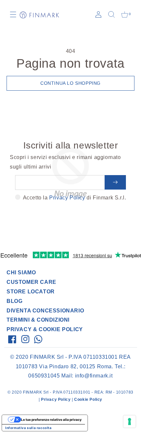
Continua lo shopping (70, 83)
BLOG (14, 301)
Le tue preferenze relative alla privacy (51, 420)
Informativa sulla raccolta (28, 428)
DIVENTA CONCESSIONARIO (45, 310)
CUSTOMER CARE (31, 282)
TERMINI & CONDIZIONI (38, 320)
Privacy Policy (67, 197)
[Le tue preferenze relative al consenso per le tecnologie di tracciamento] (129, 421)
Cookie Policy (88, 399)
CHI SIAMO (21, 272)
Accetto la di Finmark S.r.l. (74, 197)
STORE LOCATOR (31, 291)
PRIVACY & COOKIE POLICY (45, 329)
